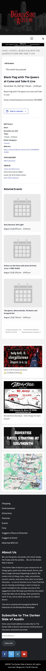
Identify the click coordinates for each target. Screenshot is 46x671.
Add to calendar (16, 111)
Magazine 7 (21, 667)
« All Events (9, 63)
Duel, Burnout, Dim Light (14, 225)
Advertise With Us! (10, 543)
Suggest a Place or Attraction (15, 533)
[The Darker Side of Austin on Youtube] (24, 654)
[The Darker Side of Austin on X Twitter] (11, 654)
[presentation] (22, 207)
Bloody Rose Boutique (25, 607)
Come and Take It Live (12, 169)
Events (5, 523)
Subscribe (9, 643)
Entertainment (8, 508)
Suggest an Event (9, 538)
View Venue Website (11, 178)
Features (6, 518)
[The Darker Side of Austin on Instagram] (18, 654)
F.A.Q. (4, 528)
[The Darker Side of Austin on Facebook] (5, 654)
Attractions (7, 513)
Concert (7, 143)
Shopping (6, 503)
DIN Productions (9, 161)
